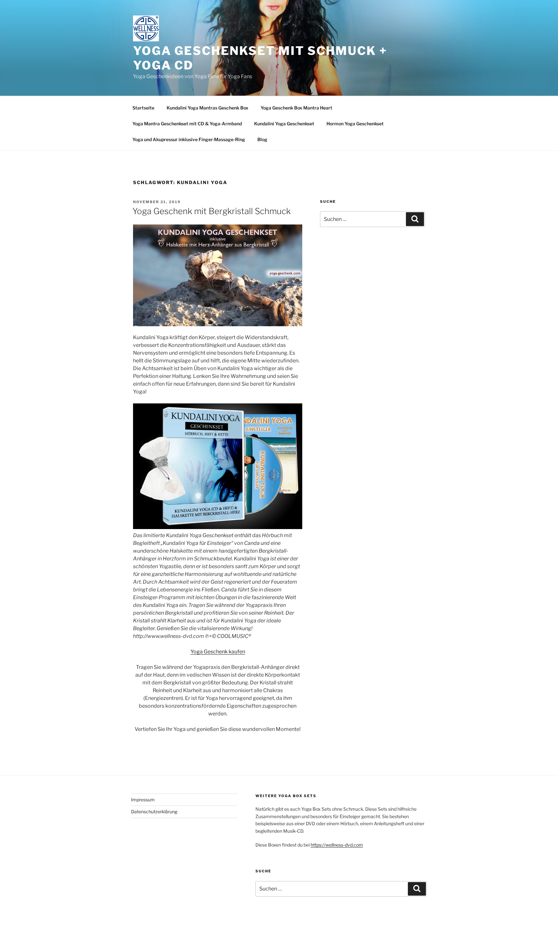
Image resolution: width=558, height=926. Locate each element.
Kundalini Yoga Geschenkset (284, 123)
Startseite (143, 107)
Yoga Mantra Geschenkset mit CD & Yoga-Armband (187, 123)
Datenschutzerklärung (154, 811)
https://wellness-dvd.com (337, 845)
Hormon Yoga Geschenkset (355, 123)
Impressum (143, 799)
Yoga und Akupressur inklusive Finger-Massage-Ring (188, 139)
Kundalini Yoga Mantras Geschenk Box (207, 107)
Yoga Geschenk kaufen (218, 652)
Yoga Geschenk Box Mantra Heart (296, 107)
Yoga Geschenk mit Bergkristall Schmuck (211, 211)
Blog (262, 139)
